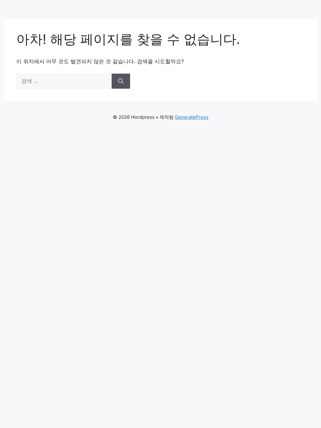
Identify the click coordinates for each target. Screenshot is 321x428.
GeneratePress (191, 117)
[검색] (121, 81)
